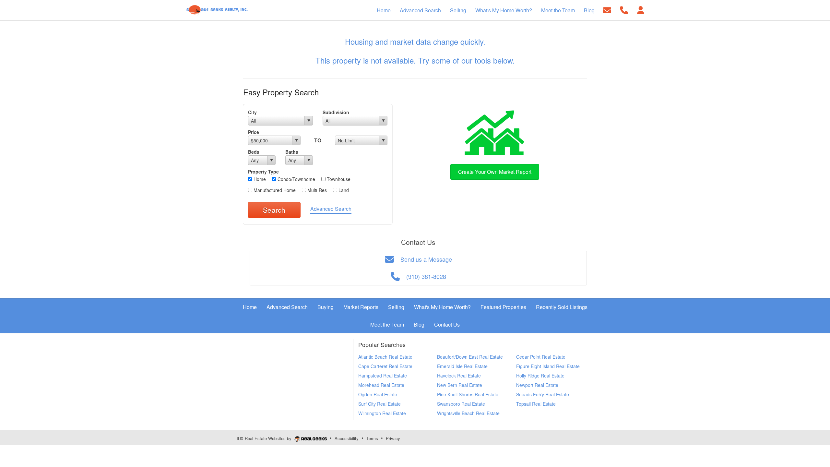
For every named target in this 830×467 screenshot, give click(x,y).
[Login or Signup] (640, 9)
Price (253, 132)
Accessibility (347, 438)
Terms (372, 438)
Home (259, 179)
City (252, 112)
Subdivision (336, 112)
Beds (253, 152)
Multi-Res (316, 190)
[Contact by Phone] (624, 9)
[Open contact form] (607, 9)
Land (343, 190)
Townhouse (338, 179)
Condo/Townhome (295, 179)
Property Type (263, 171)
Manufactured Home (274, 190)
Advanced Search (330, 208)
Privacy (393, 438)
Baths (291, 152)
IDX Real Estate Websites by (265, 438)
